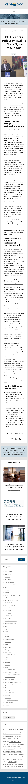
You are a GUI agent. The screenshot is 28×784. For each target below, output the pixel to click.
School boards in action (11, 672)
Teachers (7, 695)
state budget (17, 764)
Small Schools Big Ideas (13, 674)
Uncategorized (9, 702)
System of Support (18, 433)
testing (22, 766)
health (15, 754)
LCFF (23, 757)
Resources (7, 665)
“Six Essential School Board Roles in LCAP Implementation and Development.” (13, 282)
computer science (7, 738)
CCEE (13, 54)
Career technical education (12, 585)
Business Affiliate (9, 582)
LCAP (20, 757)
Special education (9, 685)
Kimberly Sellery (9, 31)
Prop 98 (14, 759)
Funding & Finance (10, 639)
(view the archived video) (16, 105)
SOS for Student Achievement (13, 682)
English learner (9, 629)
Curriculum (8, 613)
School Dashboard (10, 677)
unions (7, 705)
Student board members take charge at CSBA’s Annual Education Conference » (14, 453)
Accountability (8, 571)
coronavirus (15, 741)
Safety (6, 667)
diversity (5, 746)
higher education (21, 754)
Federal (7, 636)
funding (12, 752)
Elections (7, 626)
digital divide (11, 744)
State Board (8, 690)
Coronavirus (8, 608)
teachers (9, 766)
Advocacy (7, 577)
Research (7, 662)
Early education (9, 618)
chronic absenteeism (8, 736)
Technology (8, 698)
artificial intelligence (12, 700)
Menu (14, 11)
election (8, 746)
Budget (5, 734)
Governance (8, 642)
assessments (8, 579)
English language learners (15, 746)
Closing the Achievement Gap (13, 595)
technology (18, 766)
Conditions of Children (11, 605)
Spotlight (7, 687)
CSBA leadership (9, 610)
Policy (6, 659)
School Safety (12, 762)
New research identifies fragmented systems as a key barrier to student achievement (14, 546)
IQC (18, 757)
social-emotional (9, 679)
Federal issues (11, 749)
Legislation (6, 759)
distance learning (19, 744)
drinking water (9, 616)
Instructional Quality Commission (10, 757)
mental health (8, 652)
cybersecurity (11, 669)
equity (6, 631)
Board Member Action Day (15, 732)
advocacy (11, 729)
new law (7, 657)
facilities (7, 634)
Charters (7, 590)
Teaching (13, 766)
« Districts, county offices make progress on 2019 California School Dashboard (14, 449)
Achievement (8, 574)
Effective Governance (10, 623)
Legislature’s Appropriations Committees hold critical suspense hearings (14, 487)
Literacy (7, 650)
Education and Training (11, 621)
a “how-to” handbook (15, 348)
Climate (7, 592)
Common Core (18, 736)
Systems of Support (10, 693)
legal (6, 644)
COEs (6, 598)
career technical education (13, 734)
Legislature (8, 647)
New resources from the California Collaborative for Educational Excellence (14, 516)
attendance (18, 730)
